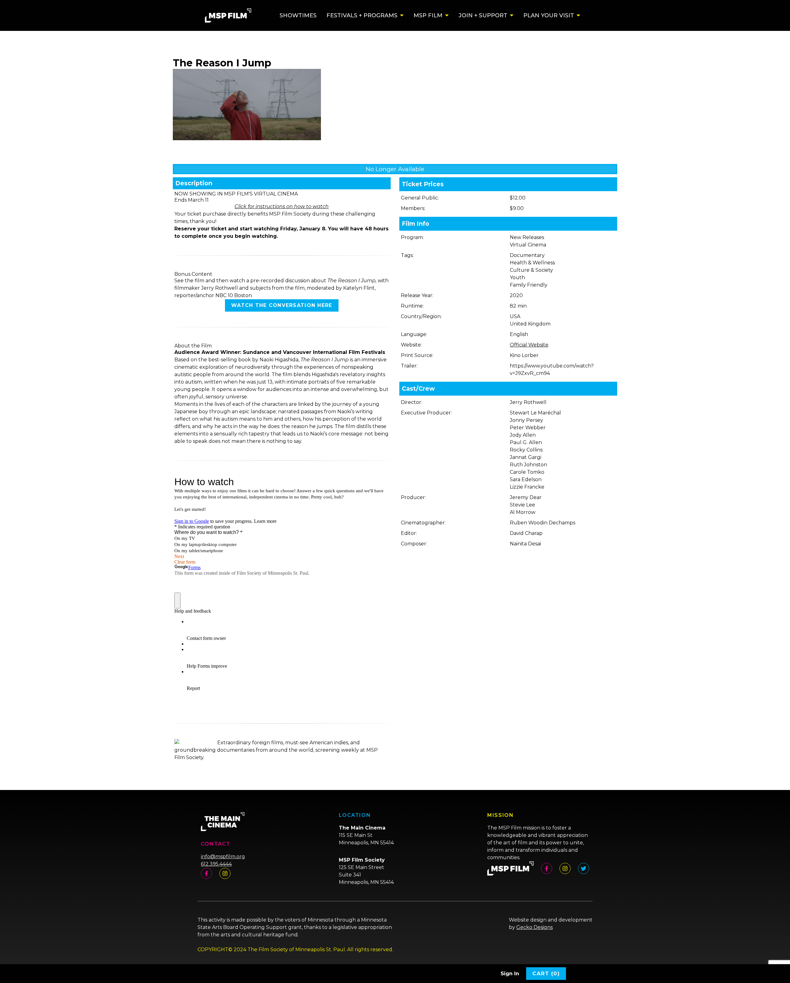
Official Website (529, 345)
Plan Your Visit (548, 15)
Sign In (510, 973)
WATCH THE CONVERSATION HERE (281, 305)
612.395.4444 (216, 864)
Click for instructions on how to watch (282, 206)
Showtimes (298, 15)
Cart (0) (546, 973)
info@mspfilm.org (223, 856)
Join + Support (483, 15)
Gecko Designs (534, 927)
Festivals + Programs (361, 15)
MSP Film (428, 15)
